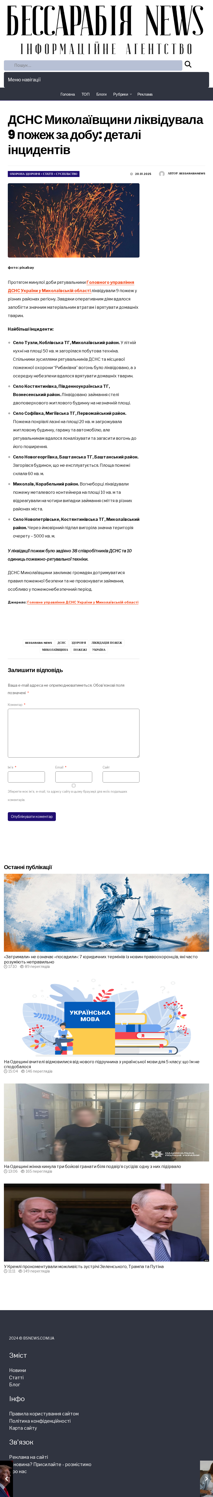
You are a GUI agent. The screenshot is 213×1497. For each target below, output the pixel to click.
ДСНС (61, 643)
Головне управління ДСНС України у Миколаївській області (82, 602)
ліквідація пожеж (106, 643)
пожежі (80, 650)
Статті (48, 174)
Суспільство (66, 174)
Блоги (101, 94)
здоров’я (78, 643)
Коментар (16, 705)
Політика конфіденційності (40, 1421)
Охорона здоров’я (25, 174)
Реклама (144, 94)
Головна (68, 94)
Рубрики (120, 94)
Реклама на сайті (28, 1457)
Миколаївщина (55, 650)
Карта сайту (23, 1428)
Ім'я (12, 767)
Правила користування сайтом (44, 1413)
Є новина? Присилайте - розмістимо (50, 1464)
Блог (14, 1384)
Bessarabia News (38, 643)
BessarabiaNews (192, 173)
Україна (98, 650)
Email (60, 767)
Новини (17, 1370)
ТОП (86, 94)
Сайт (106, 767)
